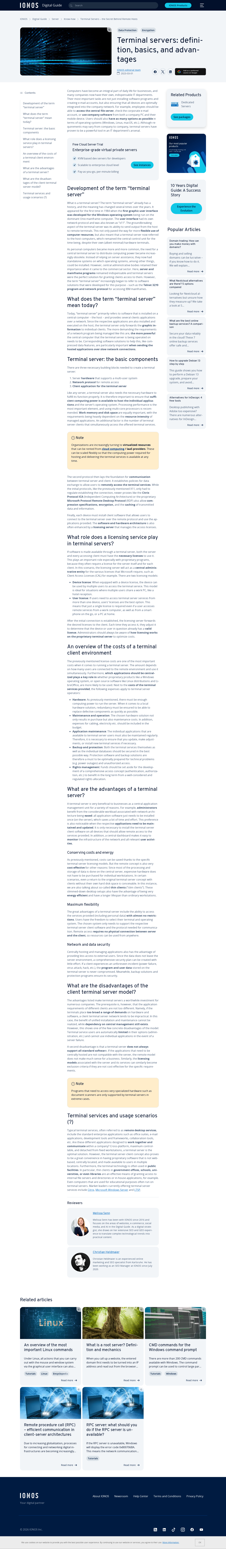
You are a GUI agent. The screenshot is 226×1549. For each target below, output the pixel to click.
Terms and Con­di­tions (167, 1496)
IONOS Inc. (36, 1529)
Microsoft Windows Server (111, 1190)
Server (55, 19)
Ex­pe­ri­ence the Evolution (186, 208)
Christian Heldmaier (106, 1252)
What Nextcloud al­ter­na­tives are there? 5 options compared (186, 284)
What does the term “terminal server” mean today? (37, 118)
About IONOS (101, 1496)
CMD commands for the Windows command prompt (173, 1347)
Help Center (140, 1496)
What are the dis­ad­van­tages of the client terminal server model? (39, 183)
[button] (186, 153)
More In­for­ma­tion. (170, 1542)
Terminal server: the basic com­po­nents (39, 130)
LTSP (137, 1190)
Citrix (91, 1190)
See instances (142, 165)
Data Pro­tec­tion (127, 30)
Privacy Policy (194, 1496)
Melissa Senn (101, 1213)
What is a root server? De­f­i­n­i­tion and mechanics (112, 1347)
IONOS (23, 19)
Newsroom (121, 1496)
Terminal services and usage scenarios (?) (36, 195)
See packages (182, 117)
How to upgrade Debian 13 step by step (184, 362)
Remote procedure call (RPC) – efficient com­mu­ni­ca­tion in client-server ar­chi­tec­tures (49, 1430)
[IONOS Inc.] (42, 1495)
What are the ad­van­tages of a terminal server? (38, 170)
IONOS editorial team (129, 69)
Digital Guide (39, 19)
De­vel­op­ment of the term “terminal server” (39, 105)
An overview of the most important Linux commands (48, 1347)
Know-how (69, 19)
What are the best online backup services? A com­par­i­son (186, 324)
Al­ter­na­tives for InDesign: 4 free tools (185, 399)
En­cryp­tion (148, 30)
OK (200, 1542)
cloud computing (113, 449)
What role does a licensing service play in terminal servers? (39, 143)
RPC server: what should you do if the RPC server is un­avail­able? (111, 1430)
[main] (113, 686)
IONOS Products (178, 5)
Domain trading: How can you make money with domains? (184, 244)
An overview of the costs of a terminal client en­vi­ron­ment (39, 157)
